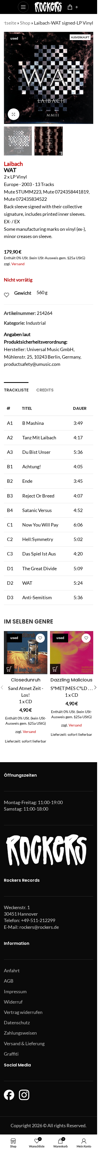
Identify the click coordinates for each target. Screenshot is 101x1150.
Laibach (13, 163)
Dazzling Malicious (71, 680)
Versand (18, 264)
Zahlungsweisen (20, 1033)
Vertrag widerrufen (23, 1012)
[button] (9, 78)
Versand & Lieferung (24, 1043)
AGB (8, 981)
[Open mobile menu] (23, 7)
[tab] (16, 389)
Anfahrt (12, 970)
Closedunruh (25, 680)
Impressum (15, 991)
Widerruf (13, 1002)
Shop (25, 23)
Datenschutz (17, 1022)
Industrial (36, 323)
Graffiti (11, 1054)
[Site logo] (48, 6)
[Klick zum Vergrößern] (13, 114)
